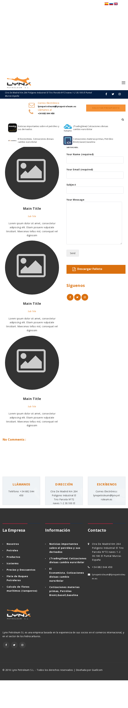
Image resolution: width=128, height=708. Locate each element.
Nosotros (13, 543)
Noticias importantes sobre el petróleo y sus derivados (38, 128)
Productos (13, 556)
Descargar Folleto (89, 269)
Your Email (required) (79, 169)
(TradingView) (58, 558)
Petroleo (12, 550)
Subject (71, 184)
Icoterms (13, 563)
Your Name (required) (80, 154)
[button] (123, 120)
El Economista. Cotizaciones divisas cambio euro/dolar (36, 140)
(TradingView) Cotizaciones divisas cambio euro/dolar (90, 128)
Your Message (75, 199)
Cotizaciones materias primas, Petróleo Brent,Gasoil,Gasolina (93, 140)
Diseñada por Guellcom (89, 669)
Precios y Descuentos (21, 569)
